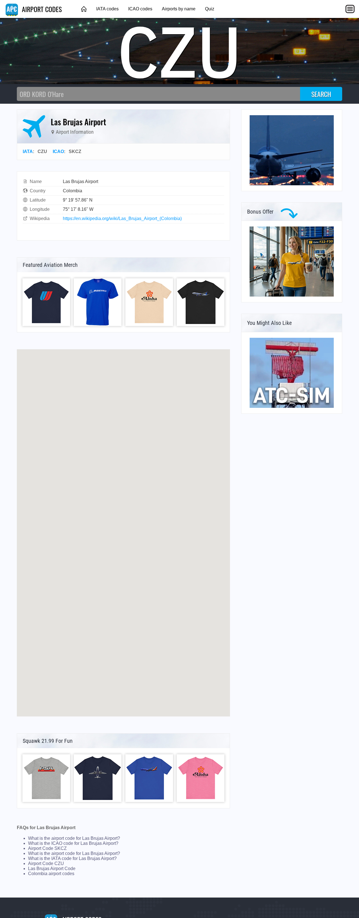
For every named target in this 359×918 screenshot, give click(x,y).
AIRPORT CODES (41, 9)
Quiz (209, 8)
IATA (28, 151)
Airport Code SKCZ (47, 848)
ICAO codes (140, 8)
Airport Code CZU (46, 863)
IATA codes (107, 8)
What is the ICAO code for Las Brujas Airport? (73, 843)
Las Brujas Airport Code (51, 868)
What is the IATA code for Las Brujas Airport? (72, 858)
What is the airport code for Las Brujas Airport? (74, 838)
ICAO (58, 151)
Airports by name (178, 8)
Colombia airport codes (51, 873)
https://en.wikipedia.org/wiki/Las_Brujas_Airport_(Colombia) (122, 218)
